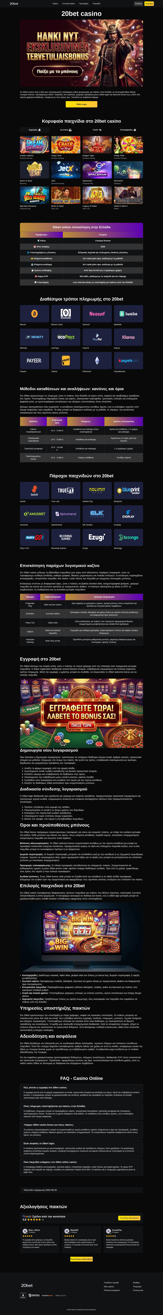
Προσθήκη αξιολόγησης (129, 1218)
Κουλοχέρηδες (126, 130)
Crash (95, 130)
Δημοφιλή (33, 130)
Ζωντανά (64, 130)
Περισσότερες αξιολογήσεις (81, 1259)
